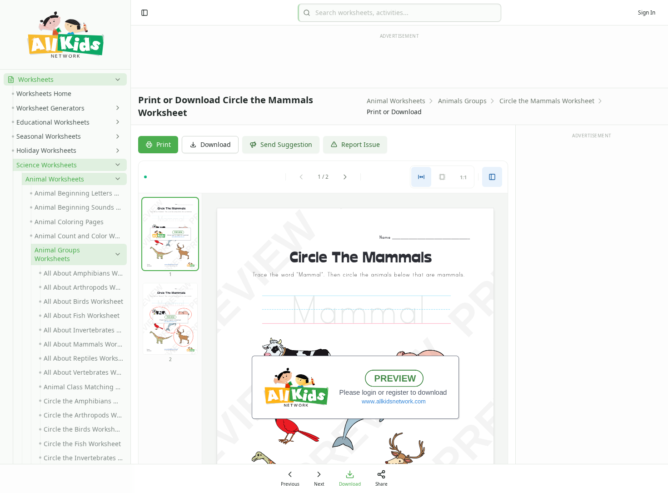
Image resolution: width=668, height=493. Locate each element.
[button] (65, 79)
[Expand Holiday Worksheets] (116, 150)
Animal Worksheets (396, 100)
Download (215, 144)
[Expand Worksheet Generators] (116, 107)
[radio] (421, 177)
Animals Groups (462, 100)
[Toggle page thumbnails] (492, 177)
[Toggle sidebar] (145, 13)
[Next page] (345, 177)
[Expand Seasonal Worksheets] (116, 136)
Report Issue (360, 144)
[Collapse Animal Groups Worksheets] (116, 254)
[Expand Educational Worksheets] (116, 122)
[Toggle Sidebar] (130, 246)
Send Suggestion (286, 144)
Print (163, 144)
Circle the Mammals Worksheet (546, 100)
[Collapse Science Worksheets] (116, 164)
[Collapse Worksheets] (116, 79)
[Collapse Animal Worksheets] (116, 178)
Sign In (646, 12)
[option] (170, 234)
